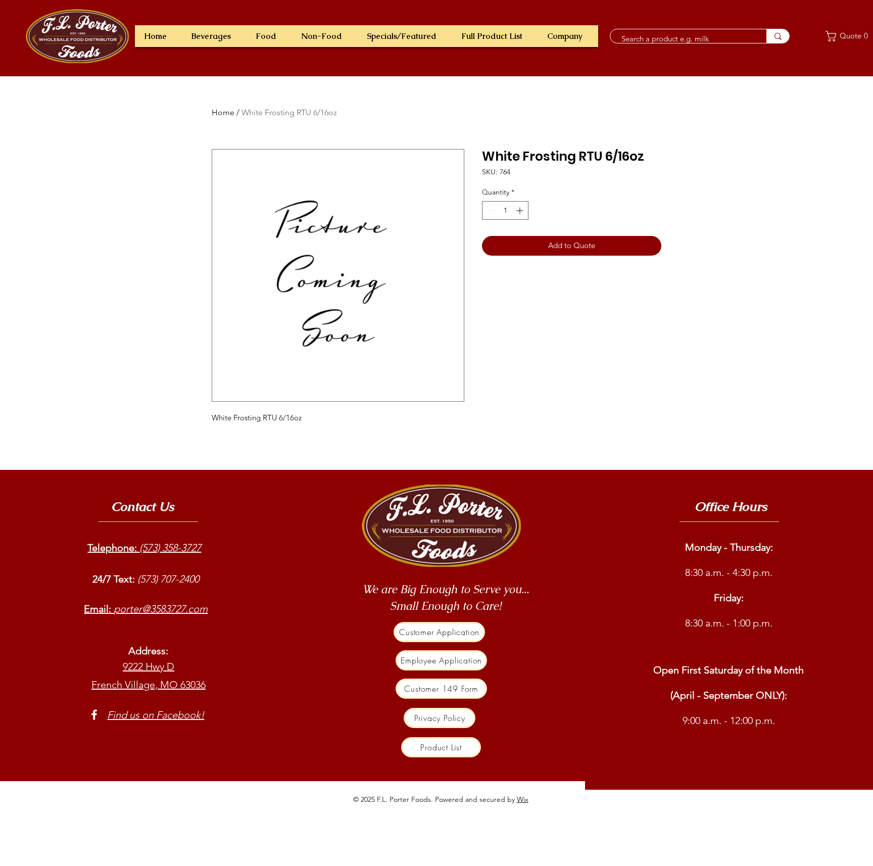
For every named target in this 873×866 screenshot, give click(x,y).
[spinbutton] (505, 210)
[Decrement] (489, 210)
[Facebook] (94, 714)
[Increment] (520, 210)
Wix (522, 799)
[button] (214, 36)
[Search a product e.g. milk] (777, 36)
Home (223, 112)
